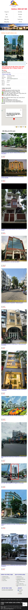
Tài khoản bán (19, 576)
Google (20, 591)
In (15, 126)
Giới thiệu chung (5, 576)
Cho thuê (20, 14)
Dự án (6, 16)
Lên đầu (23, 126)
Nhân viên (6, 19)
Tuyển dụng (20, 19)
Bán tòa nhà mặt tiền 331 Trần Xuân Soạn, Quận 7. (10, 261)
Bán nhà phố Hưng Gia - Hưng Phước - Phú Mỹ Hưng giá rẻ (12, 302)
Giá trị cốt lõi (4, 580)
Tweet (24, 604)
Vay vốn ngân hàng (20, 583)
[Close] (20, 110)
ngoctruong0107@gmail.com (12, 78)
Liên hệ (20, 21)
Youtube (20, 593)
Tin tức (20, 16)
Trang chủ (6, 11)
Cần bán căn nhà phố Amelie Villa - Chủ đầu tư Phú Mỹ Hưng (12, 415)
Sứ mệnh (4, 579)
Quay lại (18, 126)
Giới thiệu (20, 11)
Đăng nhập (6, 21)
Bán (6, 14)
